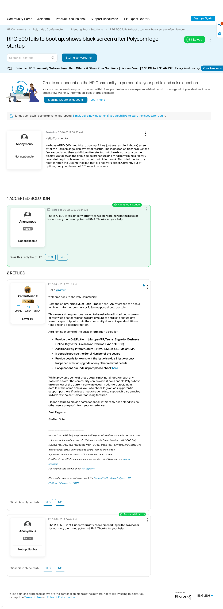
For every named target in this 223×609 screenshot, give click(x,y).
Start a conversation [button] (79, 57)
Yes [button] (50, 257)
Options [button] (212, 39)
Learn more (98, 99)
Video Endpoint (118, 478)
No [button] (62, 257)
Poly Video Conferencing (48, 29)
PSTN (76, 483)
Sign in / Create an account (65, 99)
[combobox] (32, 58)
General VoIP (101, 478)
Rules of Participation (61, 597)
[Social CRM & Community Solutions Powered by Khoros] (183, 595)
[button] (145, 133)
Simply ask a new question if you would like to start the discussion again (119, 115)
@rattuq (61, 290)
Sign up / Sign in (203, 18)
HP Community (16, 29)
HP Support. (88, 468)
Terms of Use (32, 597)
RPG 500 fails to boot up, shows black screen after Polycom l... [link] (149, 29)
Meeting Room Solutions (87, 29)
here (115, 368)
